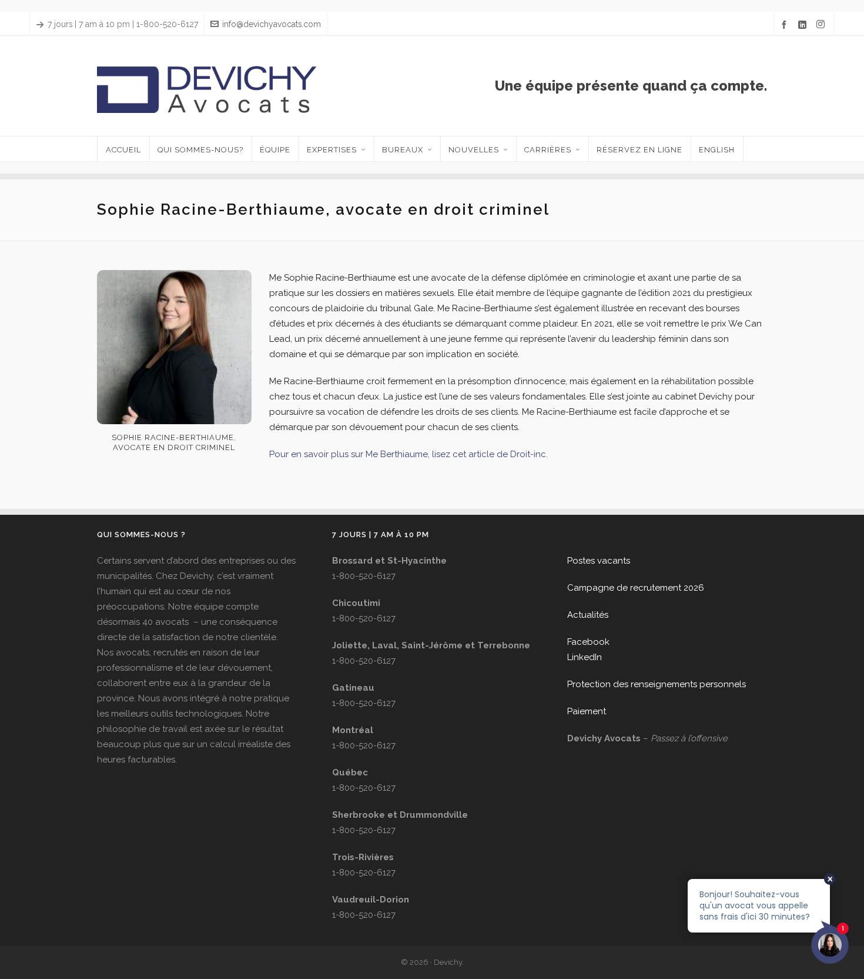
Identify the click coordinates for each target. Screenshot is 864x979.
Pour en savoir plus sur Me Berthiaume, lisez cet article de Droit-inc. (408, 454)
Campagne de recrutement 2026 (635, 587)
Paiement (586, 711)
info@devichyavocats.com (271, 24)
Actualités (587, 615)
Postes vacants (598, 560)
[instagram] (822, 25)
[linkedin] (804, 25)
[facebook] (786, 25)
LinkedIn (584, 657)
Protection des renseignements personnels (656, 684)
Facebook (588, 642)
